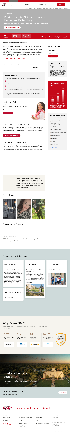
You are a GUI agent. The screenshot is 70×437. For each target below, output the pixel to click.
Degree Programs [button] (12, 5)
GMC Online (21, 1)
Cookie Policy (11, 431)
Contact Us (5, 415)
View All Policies (55, 417)
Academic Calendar (23, 423)
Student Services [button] (39, 8)
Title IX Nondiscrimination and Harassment (57, 421)
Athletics (50, 8)
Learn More (63, 392)
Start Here (61, 4)
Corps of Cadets (27, 1)
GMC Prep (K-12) (34, 1)
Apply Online (53, 56)
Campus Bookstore (22, 426)
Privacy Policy (54, 424)
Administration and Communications (42, 423)
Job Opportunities (39, 417)
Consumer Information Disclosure (25, 417)
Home (4, 42)
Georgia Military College (13, 1)
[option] (9, 340)
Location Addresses (6, 417)
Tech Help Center (22, 425)
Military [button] (34, 8)
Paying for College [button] (33, 5)
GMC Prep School (55, 8)
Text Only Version (18, 431)
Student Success (45, 8)
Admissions (27, 4)
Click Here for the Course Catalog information (14, 58)
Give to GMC (61, 8)
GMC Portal (53, 5)
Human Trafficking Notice (40, 418)
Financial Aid (5, 420)
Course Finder (21, 420)
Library (20, 418)
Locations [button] (30, 8)
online (21, 105)
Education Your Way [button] (20, 5)
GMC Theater (66, 8)
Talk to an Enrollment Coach (12, 27)
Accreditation (38, 420)
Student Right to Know (56, 425)
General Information (40, 415)
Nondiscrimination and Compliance (58, 422)
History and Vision (39, 425)
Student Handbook (55, 418)
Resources (21, 415)
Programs (6, 42)
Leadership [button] (40, 4)
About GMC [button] (26, 8)
